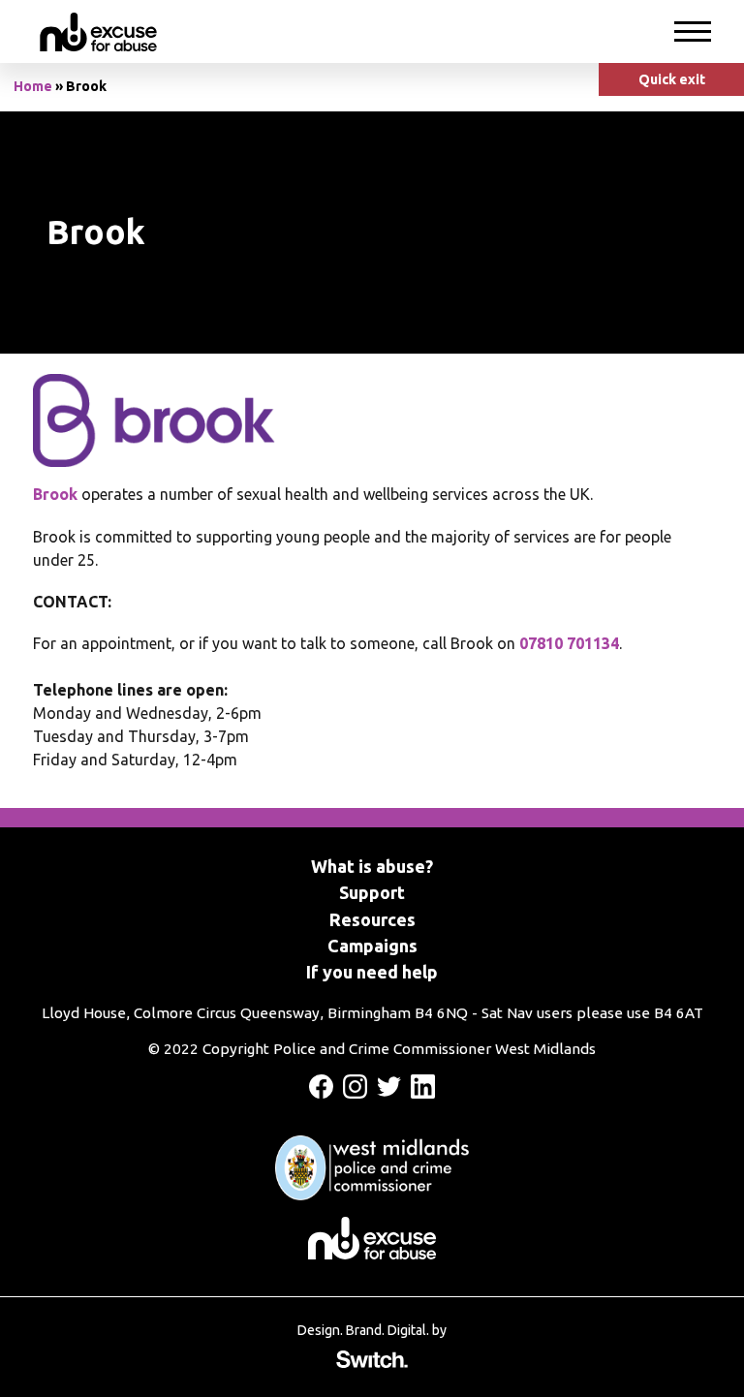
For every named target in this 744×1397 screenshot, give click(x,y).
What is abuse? (372, 866)
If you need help (372, 971)
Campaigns (372, 945)
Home (33, 86)
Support (372, 892)
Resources (372, 919)
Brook (55, 494)
